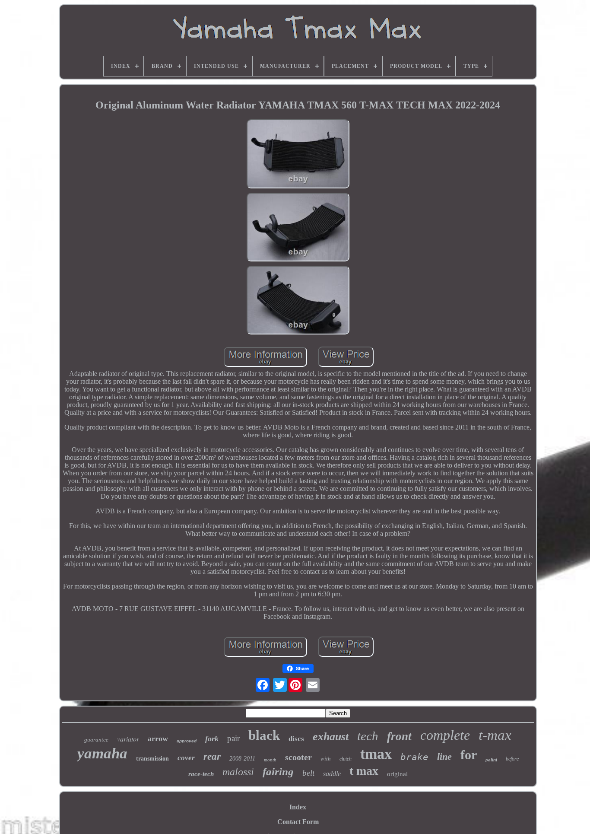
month (270, 759)
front (399, 736)
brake (414, 757)
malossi (238, 771)
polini (491, 759)
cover (186, 758)
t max (363, 770)
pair (233, 738)
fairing (278, 771)
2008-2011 (242, 758)
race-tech (201, 773)
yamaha (102, 753)
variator (128, 738)
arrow (158, 738)
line (444, 756)
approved (187, 741)
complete (445, 735)
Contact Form (298, 821)
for (468, 755)
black (264, 735)
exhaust (331, 736)
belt (308, 772)
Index (297, 807)
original (397, 773)
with (325, 758)
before (512, 759)
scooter (298, 757)
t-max (495, 735)
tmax (376, 754)
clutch (345, 759)
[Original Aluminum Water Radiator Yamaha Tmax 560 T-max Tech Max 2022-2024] (298, 154)
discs (296, 739)
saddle (332, 773)
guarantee (96, 739)
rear (212, 756)
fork (212, 738)
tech (367, 736)
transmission (152, 758)
